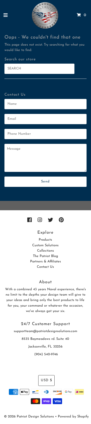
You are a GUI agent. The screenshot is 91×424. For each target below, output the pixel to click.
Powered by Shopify (73, 416)
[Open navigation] (5, 15)
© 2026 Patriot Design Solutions (29, 416)
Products (45, 240)
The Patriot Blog (45, 256)
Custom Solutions (45, 245)
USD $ (46, 380)
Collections (45, 251)
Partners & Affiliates (45, 261)
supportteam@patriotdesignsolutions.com (45, 331)
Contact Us (45, 267)
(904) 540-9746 (46, 354)
